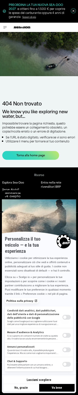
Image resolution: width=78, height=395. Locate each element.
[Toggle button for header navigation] (5, 27)
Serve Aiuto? (10, 189)
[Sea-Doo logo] (22, 27)
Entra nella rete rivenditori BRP (51, 184)
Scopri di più (29, 17)
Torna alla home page (30, 155)
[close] (73, 10)
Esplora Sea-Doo (13, 182)
